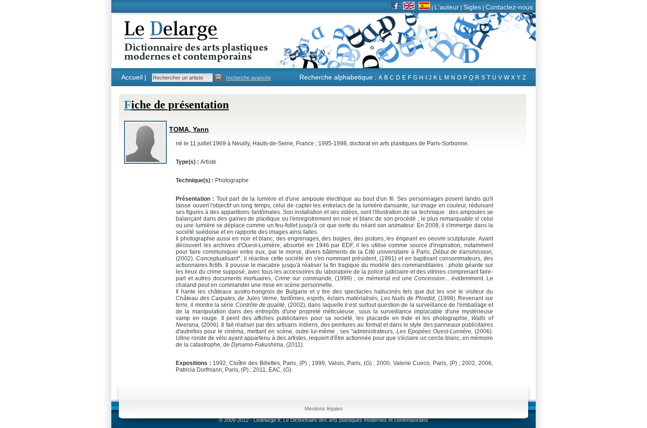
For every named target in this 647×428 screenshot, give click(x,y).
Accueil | (133, 77)
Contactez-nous (509, 7)
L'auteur (446, 7)
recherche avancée (248, 77)
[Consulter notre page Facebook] (395, 7)
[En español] (424, 7)
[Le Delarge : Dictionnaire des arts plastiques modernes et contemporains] (166, 56)
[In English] (408, 7)
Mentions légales (324, 408)
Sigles (472, 7)
